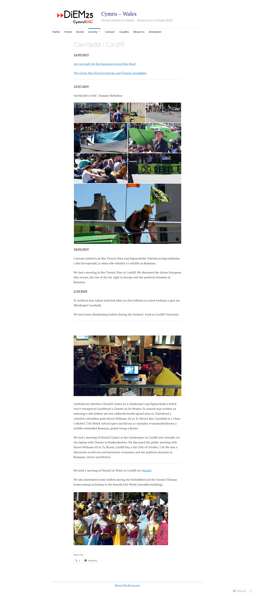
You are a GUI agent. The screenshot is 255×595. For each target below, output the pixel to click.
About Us (138, 31)
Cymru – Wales (119, 13)
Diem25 (146, 470)
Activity (93, 31)
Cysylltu (124, 31)
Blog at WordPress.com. (127, 585)
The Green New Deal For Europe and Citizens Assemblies (110, 73)
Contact (110, 31)
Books (80, 31)
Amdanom (155, 31)
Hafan (56, 31)
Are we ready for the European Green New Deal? (105, 64)
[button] (91, 112)
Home (68, 31)
